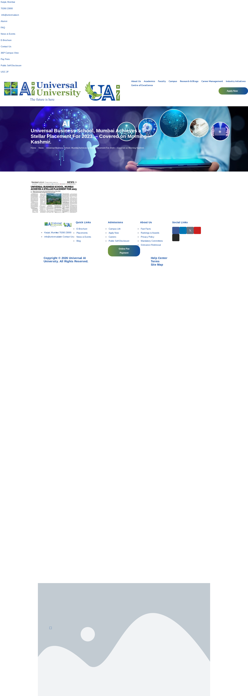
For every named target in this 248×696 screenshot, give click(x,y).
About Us (136, 81)
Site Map (157, 264)
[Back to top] (241, 685)
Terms (155, 261)
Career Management (212, 81)
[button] (233, 91)
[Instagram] (175, 237)
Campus (173, 81)
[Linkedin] (183, 230)
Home (33, 148)
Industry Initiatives (236, 81)
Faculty (162, 81)
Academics (149, 81)
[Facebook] (175, 230)
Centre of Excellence (142, 85)
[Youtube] (197, 230)
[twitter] (190, 230)
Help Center (159, 258)
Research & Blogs (189, 81)
